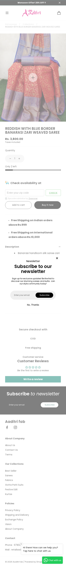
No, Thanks (33, 304)
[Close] (57, 258)
